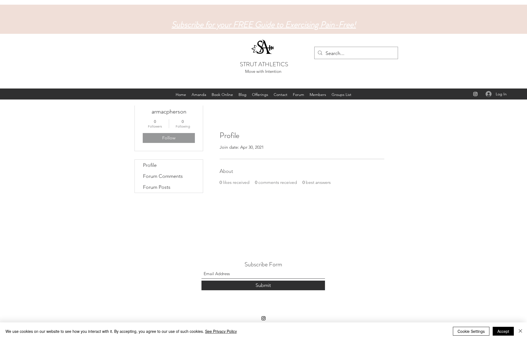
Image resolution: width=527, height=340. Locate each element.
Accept (503, 331)
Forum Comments (163, 176)
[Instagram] (475, 94)
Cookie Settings (471, 331)
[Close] (520, 331)
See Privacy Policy (221, 331)
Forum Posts (156, 187)
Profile (150, 165)
